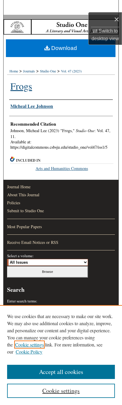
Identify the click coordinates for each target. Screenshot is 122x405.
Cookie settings (29, 344)
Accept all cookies (61, 372)
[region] (61, 355)
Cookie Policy (29, 352)
